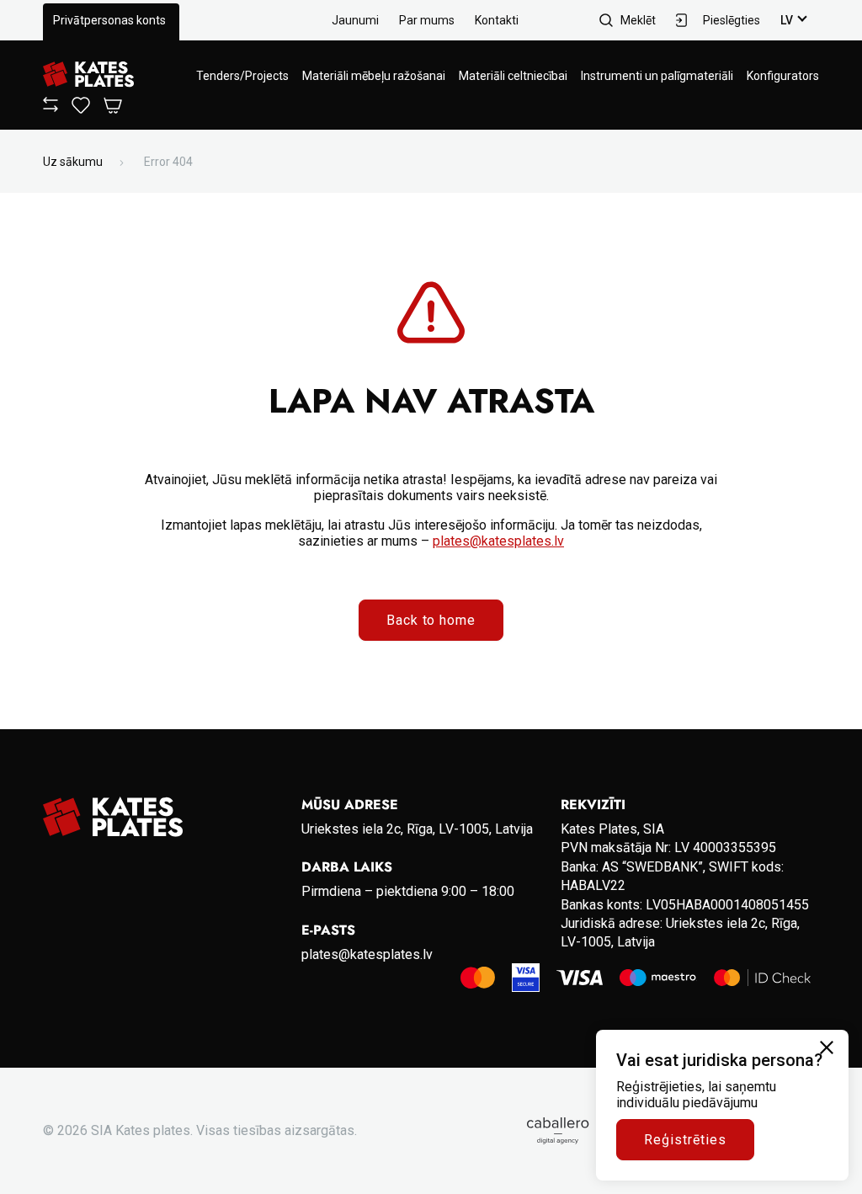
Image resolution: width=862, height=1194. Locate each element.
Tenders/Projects (242, 76)
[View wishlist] (81, 109)
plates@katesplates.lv (498, 541)
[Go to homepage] (88, 75)
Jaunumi (355, 20)
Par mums (427, 20)
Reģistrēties (685, 1140)
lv (786, 20)
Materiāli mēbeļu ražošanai (373, 76)
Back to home (431, 620)
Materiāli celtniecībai (513, 76)
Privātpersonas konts (109, 20)
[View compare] (50, 108)
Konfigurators (783, 76)
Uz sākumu (73, 161)
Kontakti (497, 20)
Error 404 (168, 161)
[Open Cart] (113, 106)
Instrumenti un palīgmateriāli (657, 76)
